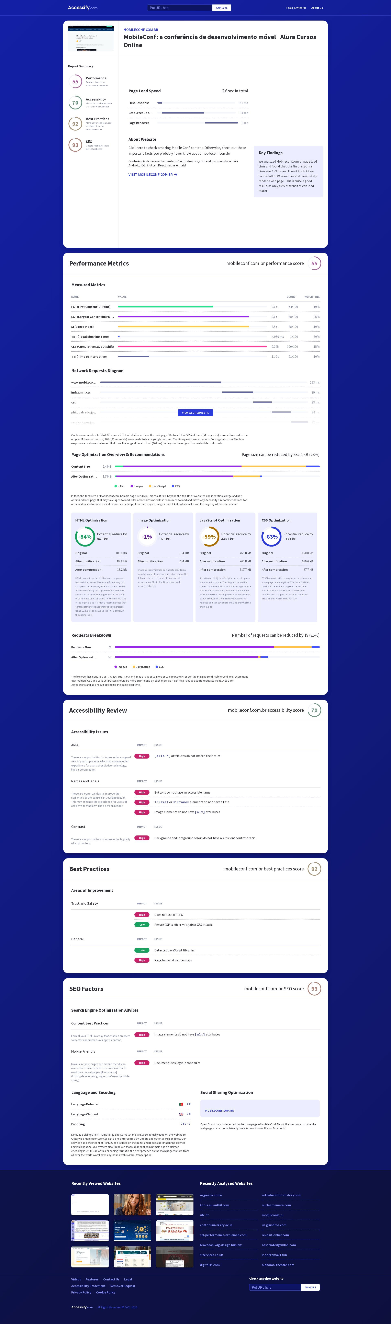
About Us (317, 8)
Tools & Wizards (296, 8)
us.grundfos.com (274, 1225)
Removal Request (122, 1286)
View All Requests (195, 412)
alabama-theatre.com (278, 1265)
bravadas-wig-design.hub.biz (221, 1245)
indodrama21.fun (274, 1255)
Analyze (222, 8)
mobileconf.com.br (141, 29)
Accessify (83, 7)
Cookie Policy (105, 1292)
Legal (128, 1279)
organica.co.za (211, 1195)
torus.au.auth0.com (214, 1205)
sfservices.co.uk (211, 1255)
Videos (76, 1279)
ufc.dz (204, 1215)
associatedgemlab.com (279, 1245)
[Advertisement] (223, 70)
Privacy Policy (81, 1292)
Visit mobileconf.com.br (151, 174)
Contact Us (111, 1279)
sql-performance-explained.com (223, 1235)
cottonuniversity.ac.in (216, 1225)
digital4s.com (210, 1265)
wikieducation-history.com (281, 1195)
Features (92, 1279)
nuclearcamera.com (276, 1205)
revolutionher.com (275, 1235)
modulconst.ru (272, 1215)
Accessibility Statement (88, 1286)
